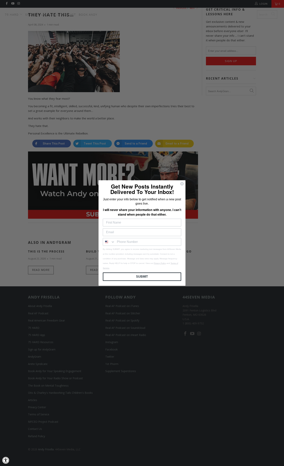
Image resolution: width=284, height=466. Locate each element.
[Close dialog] (182, 184)
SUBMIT (142, 276)
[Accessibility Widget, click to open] (6, 460)
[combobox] (109, 242)
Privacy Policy (160, 263)
